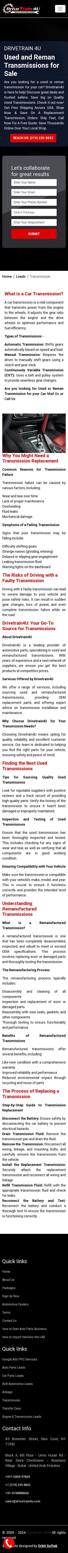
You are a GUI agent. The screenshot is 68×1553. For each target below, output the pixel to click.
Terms (6, 1312)
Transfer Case (11, 1408)
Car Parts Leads (13, 1376)
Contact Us (9, 1321)
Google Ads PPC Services (19, 1359)
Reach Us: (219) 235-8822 (33, 138)
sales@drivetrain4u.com (22, 1501)
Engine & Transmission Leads (21, 1416)
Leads (21, 276)
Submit (34, 234)
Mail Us (53, 394)
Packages (8, 1288)
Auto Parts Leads (13, 1367)
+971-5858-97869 (17, 1477)
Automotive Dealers (15, 1304)
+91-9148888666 (17, 1493)
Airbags (7, 1392)
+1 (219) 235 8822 (17, 1485)
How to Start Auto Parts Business (24, 1329)
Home (7, 276)
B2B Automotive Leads (17, 1384)
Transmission (11, 1400)
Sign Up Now (10, 1296)
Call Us (10, 399)
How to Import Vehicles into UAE (23, 1337)
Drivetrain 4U (37, 1533)
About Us (8, 1280)
